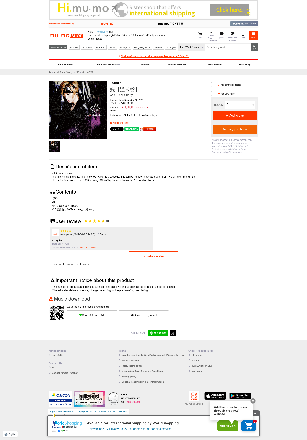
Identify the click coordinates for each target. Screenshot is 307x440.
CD (77, 72)
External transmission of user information (143, 381)
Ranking (145, 64)
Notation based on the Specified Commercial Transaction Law (153, 355)
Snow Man (87, 47)
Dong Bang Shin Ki (142, 47)
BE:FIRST (100, 47)
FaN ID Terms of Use (132, 365)
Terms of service (130, 360)
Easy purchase (237, 129)
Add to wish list (228, 93)
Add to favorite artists (231, 84)
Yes (81, 247)
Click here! (128, 35)
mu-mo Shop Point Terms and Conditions (142, 371)
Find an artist (65, 64)
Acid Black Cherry (63, 72)
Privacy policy (129, 376)
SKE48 (112, 47)
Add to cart (236, 115)
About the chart (121, 122)
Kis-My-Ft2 (125, 47)
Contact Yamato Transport (65, 372)
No (87, 247)
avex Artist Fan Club (202, 365)
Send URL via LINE (93, 315)
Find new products (107, 64)
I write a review (155, 256)
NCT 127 (74, 47)
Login (91, 38)
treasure (158, 47)
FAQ (54, 367)
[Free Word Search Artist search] (191, 47)
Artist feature (215, 64)
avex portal (197, 371)
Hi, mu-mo (197, 355)
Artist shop (244, 64)
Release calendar (177, 64)
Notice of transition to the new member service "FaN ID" (155, 56)
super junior (172, 47)
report (93, 247)
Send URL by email (145, 315)
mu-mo (195, 360)
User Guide (57, 355)
